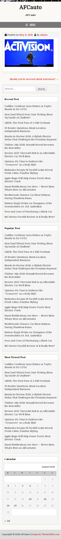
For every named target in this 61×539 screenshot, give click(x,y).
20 (30, 499)
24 (8, 505)
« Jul (7, 521)
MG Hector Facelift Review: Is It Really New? (30, 217)
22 (45, 499)
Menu (32, 25)
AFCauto (30, 7)
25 (15, 505)
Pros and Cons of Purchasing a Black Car (28, 211)
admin (43, 35)
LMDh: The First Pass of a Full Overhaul (27, 123)
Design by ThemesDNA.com (45, 534)
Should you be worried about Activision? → (34, 79)
